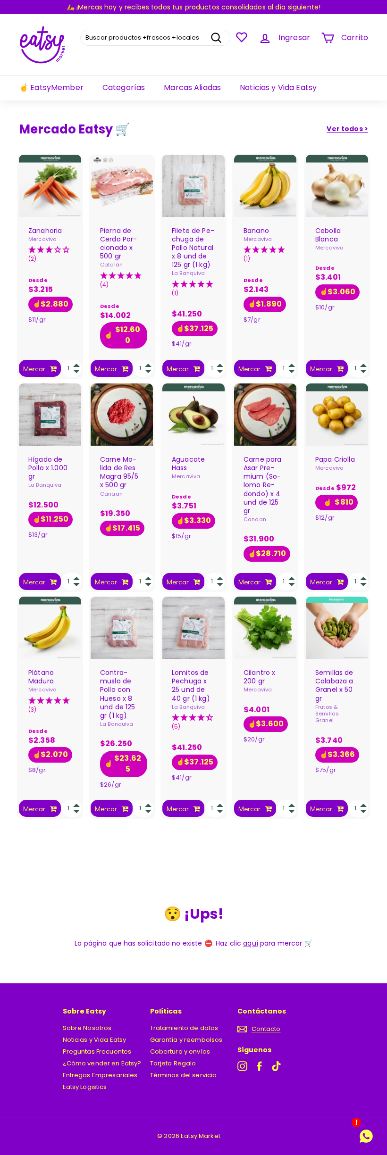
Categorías (123, 87)
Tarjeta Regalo (173, 1063)
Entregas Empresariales (100, 1075)
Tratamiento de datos (184, 1027)
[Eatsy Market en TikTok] (276, 1066)
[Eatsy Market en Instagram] (242, 1066)
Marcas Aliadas (192, 87)
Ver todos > (347, 129)
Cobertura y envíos (180, 1051)
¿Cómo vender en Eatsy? (102, 1063)
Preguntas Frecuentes (97, 1051)
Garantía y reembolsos (186, 1039)
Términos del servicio (183, 1075)
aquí (250, 943)
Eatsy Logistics (85, 1086)
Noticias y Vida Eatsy (278, 87)
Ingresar (294, 37)
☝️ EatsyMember (51, 87)
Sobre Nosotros (87, 1027)
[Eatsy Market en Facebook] (259, 1066)
